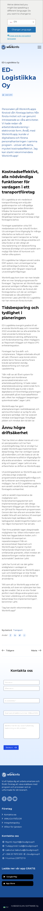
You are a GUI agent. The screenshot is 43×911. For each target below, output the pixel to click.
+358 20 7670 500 (13, 854)
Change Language (21, 29)
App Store (10, 883)
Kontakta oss (10, 815)
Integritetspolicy (12, 823)
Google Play (11, 877)
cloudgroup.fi (33, 854)
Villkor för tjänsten (13, 827)
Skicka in (9, 747)
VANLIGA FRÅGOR (13, 819)
